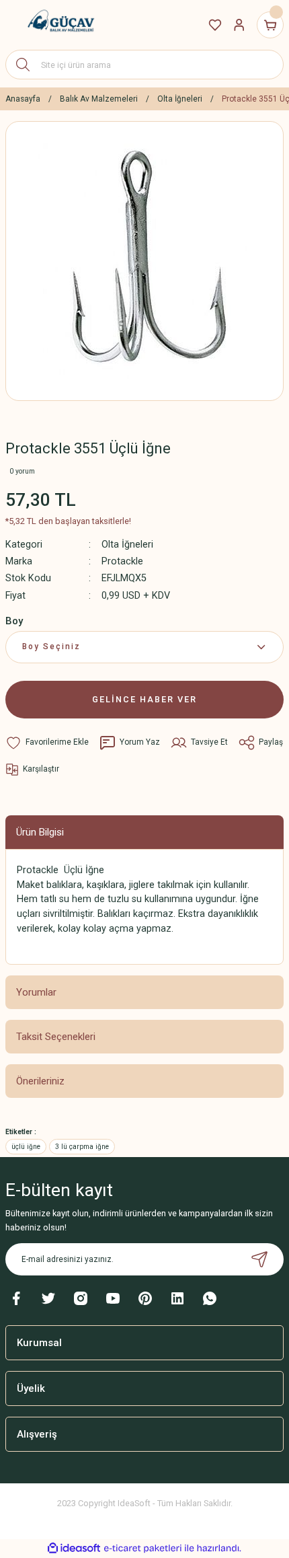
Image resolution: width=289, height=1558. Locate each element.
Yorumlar (36, 992)
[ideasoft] (74, 1549)
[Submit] (259, 1259)
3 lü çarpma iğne (82, 1146)
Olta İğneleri (127, 544)
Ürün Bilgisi (40, 832)
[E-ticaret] (143, 1548)
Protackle (122, 561)
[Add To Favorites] (47, 743)
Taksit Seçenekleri (55, 1037)
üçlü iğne (25, 1146)
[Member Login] (239, 24)
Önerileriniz (40, 1081)
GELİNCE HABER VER (144, 699)
